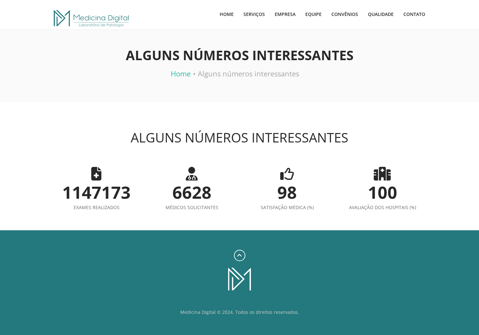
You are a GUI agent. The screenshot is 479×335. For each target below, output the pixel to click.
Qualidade (381, 14)
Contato (414, 14)
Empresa (285, 14)
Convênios (344, 14)
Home (227, 14)
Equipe (313, 14)
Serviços (254, 14)
